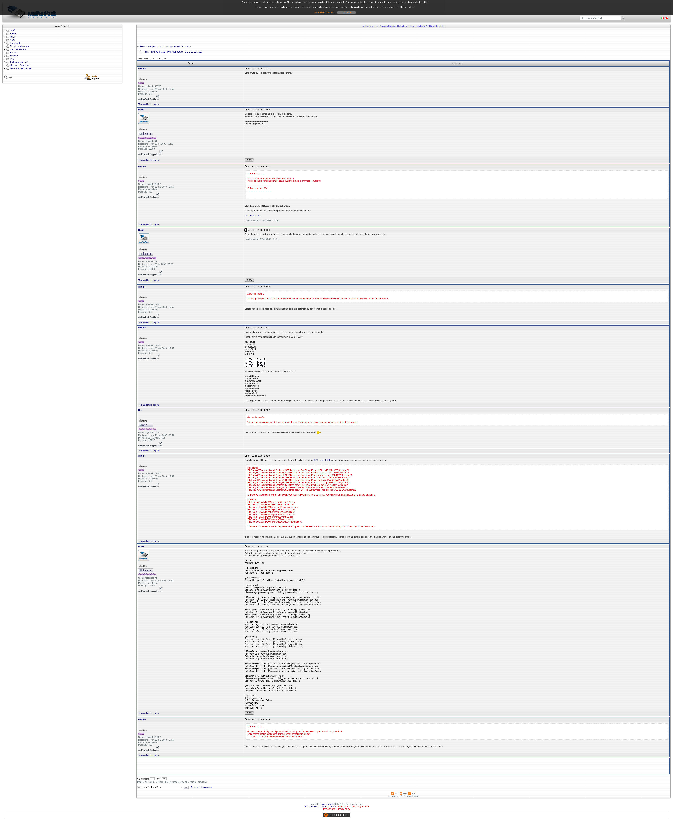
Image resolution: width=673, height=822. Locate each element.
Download (15, 43)
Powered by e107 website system (320, 806)
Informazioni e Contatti (20, 68)
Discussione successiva (176, 46)
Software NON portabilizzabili (431, 26)
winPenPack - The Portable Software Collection (384, 26)
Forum (13, 37)
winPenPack (328, 804)
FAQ (12, 59)
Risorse (13, 52)
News (12, 40)
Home (13, 33)
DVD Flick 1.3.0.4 (253, 215)
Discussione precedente (151, 46)
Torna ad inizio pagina (148, 104)
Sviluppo (14, 56)
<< (152, 58)
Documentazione (18, 49)
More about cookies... (325, 12)
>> (164, 58)
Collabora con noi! (19, 62)
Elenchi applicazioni (19, 46)
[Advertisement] (201, 37)
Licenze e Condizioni (20, 65)
